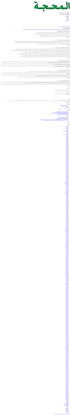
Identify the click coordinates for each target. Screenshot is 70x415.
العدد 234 (67, 219)
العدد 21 (67, 195)
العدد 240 (67, 224)
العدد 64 (67, 401)
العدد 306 (67, 271)
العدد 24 (67, 223)
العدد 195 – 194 (66, 183)
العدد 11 (67, 133)
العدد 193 (67, 182)
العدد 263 (67, 241)
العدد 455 (67, 369)
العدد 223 (67, 210)
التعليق (69, 99)
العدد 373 (67, 311)
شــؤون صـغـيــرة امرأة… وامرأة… (64, 106)
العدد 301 (67, 268)
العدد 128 (67, 141)
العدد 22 (67, 207)
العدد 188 (67, 178)
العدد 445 (67, 362)
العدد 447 (67, 363)
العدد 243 (67, 226)
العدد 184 (67, 177)
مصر (27, 29)
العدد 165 (67, 162)
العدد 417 (67, 342)
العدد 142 (67, 152)
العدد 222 (67, 209)
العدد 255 (67, 235)
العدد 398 (67, 329)
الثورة (50, 29)
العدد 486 (67, 392)
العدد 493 (67, 397)
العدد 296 (67, 264)
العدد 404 (67, 333)
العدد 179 (67, 173)
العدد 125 (67, 139)
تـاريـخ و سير (66, 405)
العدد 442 (67, 360)
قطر (28, 29)
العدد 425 (67, 347)
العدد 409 (67, 336)
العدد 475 (67, 384)
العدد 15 (67, 154)
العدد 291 (67, 260)
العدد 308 (67, 273)
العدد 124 (67, 138)
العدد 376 (67, 313)
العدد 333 (67, 285)
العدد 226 (67, 212)
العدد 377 (67, 314)
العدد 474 (67, 383)
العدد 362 (67, 304)
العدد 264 (67, 241)
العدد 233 (67, 218)
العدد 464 (67, 376)
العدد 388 (67, 322)
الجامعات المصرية (47, 29)
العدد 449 (67, 365)
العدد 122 (67, 137)
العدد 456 (67, 370)
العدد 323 (67, 283)
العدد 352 (67, 297)
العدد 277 (67, 250)
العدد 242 (67, 225)
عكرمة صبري (31, 29)
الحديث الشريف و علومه (65, 130)
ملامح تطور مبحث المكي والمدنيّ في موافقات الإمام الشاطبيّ (61, 112)
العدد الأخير (67, 16)
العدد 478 (67, 386)
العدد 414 (67, 340)
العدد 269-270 (66, 245)
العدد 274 (67, 248)
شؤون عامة (67, 409)
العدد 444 (67, 361)
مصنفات (67, 412)
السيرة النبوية (66, 131)
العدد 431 (67, 352)
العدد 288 (67, 258)
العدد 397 (67, 328)
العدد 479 (67, 387)
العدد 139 (67, 149)
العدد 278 (67, 251)
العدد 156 (67, 157)
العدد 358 (67, 301)
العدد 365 (67, 306)
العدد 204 (67, 191)
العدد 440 (67, 358)
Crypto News (66, 126)
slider (67, 127)
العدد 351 (67, 296)
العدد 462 (67, 374)
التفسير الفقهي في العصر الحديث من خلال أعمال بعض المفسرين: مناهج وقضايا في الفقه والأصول (51, 119)
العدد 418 (67, 343)
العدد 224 (67, 211)
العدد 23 (67, 215)
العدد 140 (67, 151)
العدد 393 (67, 325)
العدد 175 (67, 170)
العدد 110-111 (66, 134)
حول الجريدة (66, 19)
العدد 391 (67, 324)
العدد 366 (67, 307)
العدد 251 (67, 232)
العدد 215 (67, 201)
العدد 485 (67, 391)
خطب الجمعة (66, 408)
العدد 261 (67, 239)
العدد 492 (67, 396)
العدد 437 (67, 356)
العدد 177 (67, 171)
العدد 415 (67, 341)
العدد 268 (67, 244)
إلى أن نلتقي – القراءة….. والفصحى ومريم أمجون (62, 113)
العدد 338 (67, 289)
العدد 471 (67, 381)
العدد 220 (67, 208)
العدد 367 (67, 308)
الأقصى (56, 29)
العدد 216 (67, 203)
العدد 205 (67, 192)
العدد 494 (67, 398)
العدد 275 (67, 249)
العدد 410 (67, 337)
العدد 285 (67, 256)
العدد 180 (67, 174)
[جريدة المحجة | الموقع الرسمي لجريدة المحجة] (52, 11)
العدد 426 (67, 348)
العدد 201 (67, 189)
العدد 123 (67, 138)
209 (67, 125)
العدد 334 (67, 286)
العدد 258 (67, 237)
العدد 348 (67, 295)
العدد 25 (67, 231)
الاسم (69, 91)
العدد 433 (67, 353)
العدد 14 (67, 150)
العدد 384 (67, 319)
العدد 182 (67, 176)
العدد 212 (67, 198)
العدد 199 (67, 186)
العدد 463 (67, 375)
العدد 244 (67, 227)
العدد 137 (67, 148)
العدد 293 (67, 262)
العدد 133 (67, 145)
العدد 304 (67, 270)
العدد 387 (67, 321)
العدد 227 (67, 213)
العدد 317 (67, 279)
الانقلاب (54, 29)
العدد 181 (67, 175)
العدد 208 (67, 193)
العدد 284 (67, 255)
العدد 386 (67, 320)
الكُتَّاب (67, 17)
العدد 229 (67, 214)
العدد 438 (67, 357)
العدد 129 (67, 142)
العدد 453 (67, 368)
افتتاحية (67, 128)
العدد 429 (67, 350)
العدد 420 (67, 344)
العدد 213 (67, 199)
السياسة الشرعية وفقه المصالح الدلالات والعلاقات (62, 111)
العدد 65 (67, 402)
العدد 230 (67, 216)
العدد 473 (67, 382)
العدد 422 (67, 346)
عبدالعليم (67, 117)
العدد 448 (67, 364)
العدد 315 (67, 277)
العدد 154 (67, 156)
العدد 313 (67, 276)
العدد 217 (67, 204)
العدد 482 (67, 389)
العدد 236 (67, 220)
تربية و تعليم (67, 406)
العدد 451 (67, 366)
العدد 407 (67, 335)
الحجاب (43, 29)
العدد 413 (67, 339)
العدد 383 (67, 318)
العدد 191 (67, 181)
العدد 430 (67, 351)
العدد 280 (67, 252)
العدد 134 (67, 146)
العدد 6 (67, 399)
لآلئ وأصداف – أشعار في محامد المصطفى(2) (63, 114)
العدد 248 (67, 230)
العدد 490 (67, 395)
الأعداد (67, 17)
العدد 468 (67, 379)
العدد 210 (67, 195)
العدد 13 (67, 143)
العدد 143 (67, 153)
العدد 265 (67, 242)
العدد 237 (67, 221)
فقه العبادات (66, 410)
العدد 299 (67, 266)
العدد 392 (67, 325)
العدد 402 (67, 331)
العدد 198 (67, 185)
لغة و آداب (67, 411)
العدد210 (67, 403)
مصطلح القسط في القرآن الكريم (61, 117)
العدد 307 (67, 272)
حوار (67, 407)
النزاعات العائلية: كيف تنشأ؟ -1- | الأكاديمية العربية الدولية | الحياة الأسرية (59, 120)
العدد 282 (67, 254)
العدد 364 (67, 306)
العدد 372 (67, 310)
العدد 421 (67, 345)
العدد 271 (67, 246)
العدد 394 (67, 326)
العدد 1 (67, 132)
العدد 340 (67, 290)
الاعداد (66, 26)
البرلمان (52, 29)
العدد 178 (67, 172)
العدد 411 (67, 338)
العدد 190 (67, 180)
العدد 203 (67, 190)
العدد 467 (67, 378)
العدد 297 (67, 265)
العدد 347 (67, 294)
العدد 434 (67, 354)
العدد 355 (67, 299)
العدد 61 (67, 400)
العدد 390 (67, 323)
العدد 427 (64, 26)
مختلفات (61, 29)
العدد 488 (67, 393)
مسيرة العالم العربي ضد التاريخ (64, 105)
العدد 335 (67, 287)
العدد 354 (67, 298)
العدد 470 (67, 380)
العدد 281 (67, 253)
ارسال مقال (66, 20)
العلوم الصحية (40, 29)
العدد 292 (67, 261)
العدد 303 (67, 269)
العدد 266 (67, 243)
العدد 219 (67, 206)
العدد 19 (67, 179)
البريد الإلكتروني (68, 92)
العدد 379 (67, 315)
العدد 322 (67, 282)
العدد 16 (67, 158)
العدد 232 (67, 217)
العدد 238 (67, 222)
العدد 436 (67, 355)
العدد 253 (67, 233)
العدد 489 (67, 394)
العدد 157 (67, 157)
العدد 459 (67, 372)
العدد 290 (67, 260)
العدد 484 (67, 390)
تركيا (37, 29)
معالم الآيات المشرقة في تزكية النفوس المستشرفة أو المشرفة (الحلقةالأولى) (59, 113)
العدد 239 (67, 222)
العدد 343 (67, 291)
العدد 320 (67, 281)
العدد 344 (67, 292)
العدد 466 (67, 377)
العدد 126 (67, 140)
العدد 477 (67, 385)
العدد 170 (67, 166)
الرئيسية (67, 15)
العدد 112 (67, 135)
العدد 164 (67, 161)
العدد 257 (67, 236)
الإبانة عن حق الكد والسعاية (59, 118)
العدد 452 (67, 367)
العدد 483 (67, 390)
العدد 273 (67, 247)
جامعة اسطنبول (35, 29)
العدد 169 (67, 165)
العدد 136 (67, 147)
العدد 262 (67, 240)
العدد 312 (67, 275)
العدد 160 (67, 159)
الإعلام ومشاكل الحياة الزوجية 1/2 (46, 120)
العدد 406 (67, 334)
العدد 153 (67, 155)
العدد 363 (67, 305)
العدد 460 (67, 373)
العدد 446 (67, 363)
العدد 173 (67, 168)
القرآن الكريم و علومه (65, 404)
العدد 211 (67, 197)
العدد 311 (67, 274)
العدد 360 (67, 303)
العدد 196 (67, 184)
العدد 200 (67, 188)
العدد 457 (67, 371)
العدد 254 (67, 234)
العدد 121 (67, 136)
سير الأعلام (67, 409)
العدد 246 (67, 228)
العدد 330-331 (66, 284)
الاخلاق (67, 129)
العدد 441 (67, 359)
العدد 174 (67, 169)
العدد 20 (67, 187)
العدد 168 (67, 164)
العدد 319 (67, 280)
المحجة (24, 29)
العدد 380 (67, 316)
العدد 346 (67, 293)
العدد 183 (67, 176)
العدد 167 (67, 163)
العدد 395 (67, 327)
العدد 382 (67, 317)
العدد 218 (67, 205)
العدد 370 (67, 309)
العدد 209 (67, 194)
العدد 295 (67, 263)
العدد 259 (67, 238)
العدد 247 (67, 229)
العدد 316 (67, 278)
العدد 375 (67, 312)
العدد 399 (67, 330)
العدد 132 (67, 144)
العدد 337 (67, 288)
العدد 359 (67, 302)
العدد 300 (67, 267)
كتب (67, 18)
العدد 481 (67, 388)
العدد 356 (67, 300)
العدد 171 (67, 167)
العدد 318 (67, 279)
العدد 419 (67, 344)
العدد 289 (67, 259)
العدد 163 (67, 160)
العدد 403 (67, 332)
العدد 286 (67, 257)
